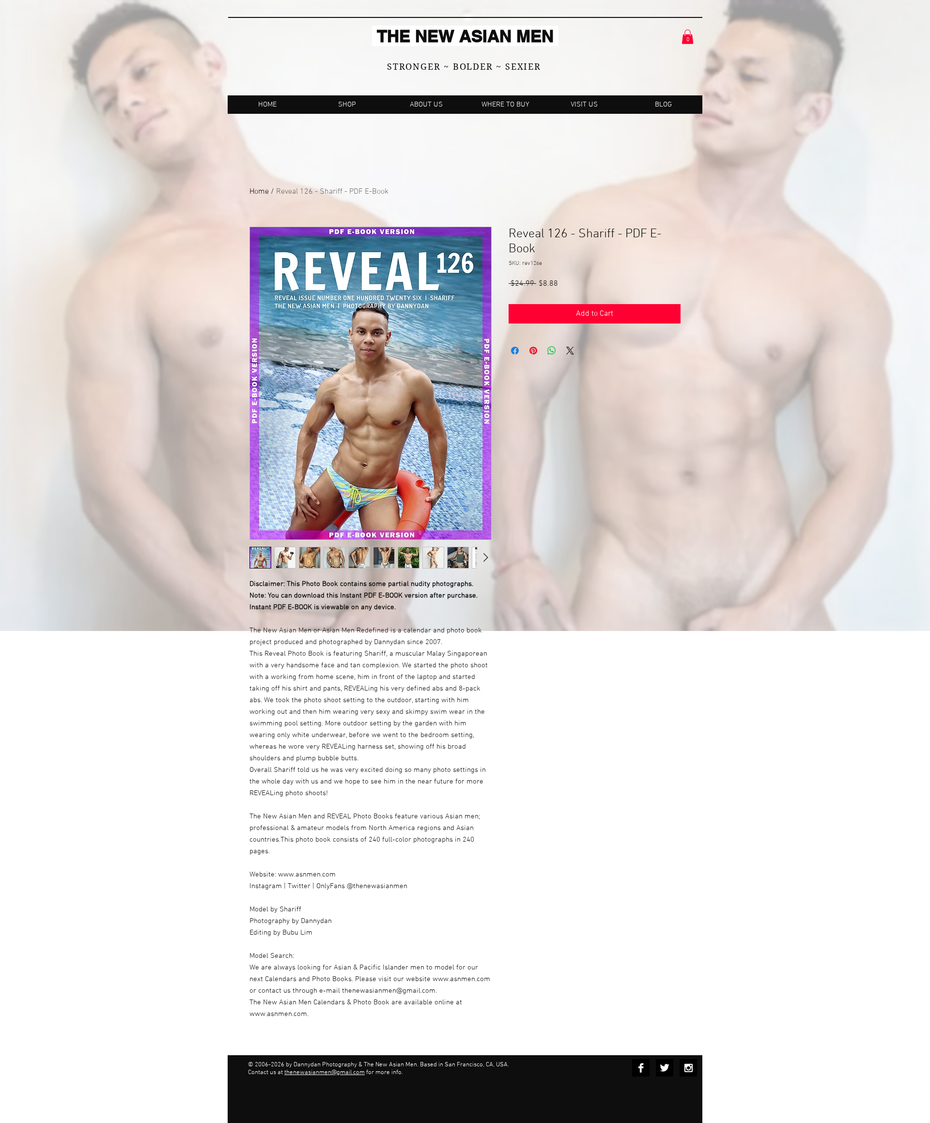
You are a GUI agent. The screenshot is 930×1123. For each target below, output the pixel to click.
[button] (688, 37)
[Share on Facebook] (515, 350)
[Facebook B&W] (641, 1068)
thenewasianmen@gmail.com (324, 1073)
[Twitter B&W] (664, 1068)
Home (259, 192)
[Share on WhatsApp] (552, 350)
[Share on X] (570, 350)
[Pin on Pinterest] (533, 350)
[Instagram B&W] (688, 1068)
